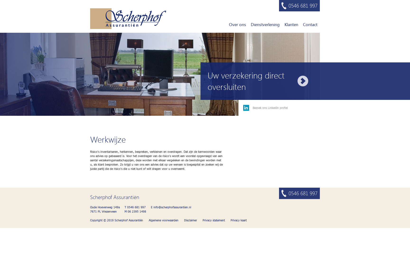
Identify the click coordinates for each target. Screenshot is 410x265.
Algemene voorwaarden (163, 220)
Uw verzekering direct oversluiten (246, 81)
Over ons (237, 24)
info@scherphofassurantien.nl (172, 207)
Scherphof (128, 18)
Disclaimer (190, 220)
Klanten (291, 24)
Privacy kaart (239, 220)
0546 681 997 (303, 5)
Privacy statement (214, 220)
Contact (310, 24)
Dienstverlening (265, 24)
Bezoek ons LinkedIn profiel (270, 108)
